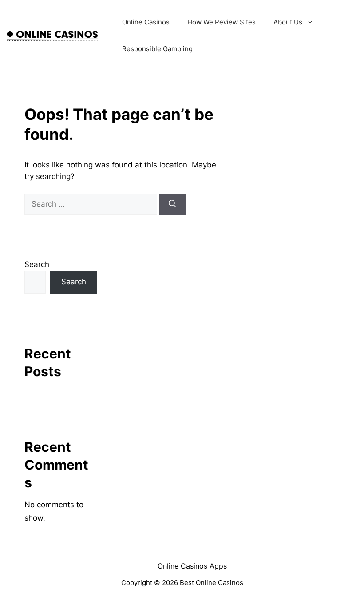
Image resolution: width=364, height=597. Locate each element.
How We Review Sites (221, 22)
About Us (287, 22)
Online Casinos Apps (192, 565)
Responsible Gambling (157, 48)
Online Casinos (146, 22)
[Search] (172, 204)
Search (36, 264)
